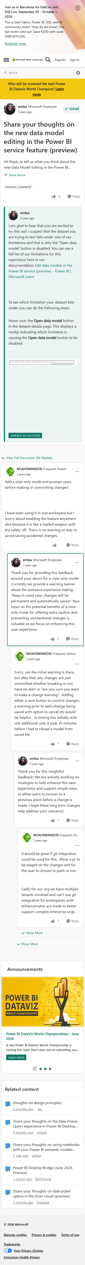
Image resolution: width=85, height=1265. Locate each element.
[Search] (48, 60)
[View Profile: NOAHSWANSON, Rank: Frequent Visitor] (9, 471)
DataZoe (43, 1202)
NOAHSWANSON (29, 469)
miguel (42, 1132)
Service (12, 72)
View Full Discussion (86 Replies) (29, 457)
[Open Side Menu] (6, 59)
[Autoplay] (34, 1068)
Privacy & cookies (44, 1235)
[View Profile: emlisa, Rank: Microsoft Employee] (10, 109)
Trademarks (12, 1244)
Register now (15, 43)
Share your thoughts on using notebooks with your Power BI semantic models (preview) (46, 1147)
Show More (17, 175)
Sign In (74, 60)
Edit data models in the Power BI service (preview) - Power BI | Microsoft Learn (40, 271)
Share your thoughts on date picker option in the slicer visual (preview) (42, 1193)
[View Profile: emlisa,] (13, 215)
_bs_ (40, 1109)
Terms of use (70, 1235)
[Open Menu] (78, 72)
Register (60, 60)
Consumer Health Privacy (22, 1257)
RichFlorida (43, 1179)
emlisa (22, 106)
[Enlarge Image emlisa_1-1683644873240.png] (42, 362)
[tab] (40, 1068)
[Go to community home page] (28, 60)
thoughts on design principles (37, 1102)
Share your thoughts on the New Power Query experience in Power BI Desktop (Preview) (45, 1124)
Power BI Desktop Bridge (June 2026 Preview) (42, 1170)
